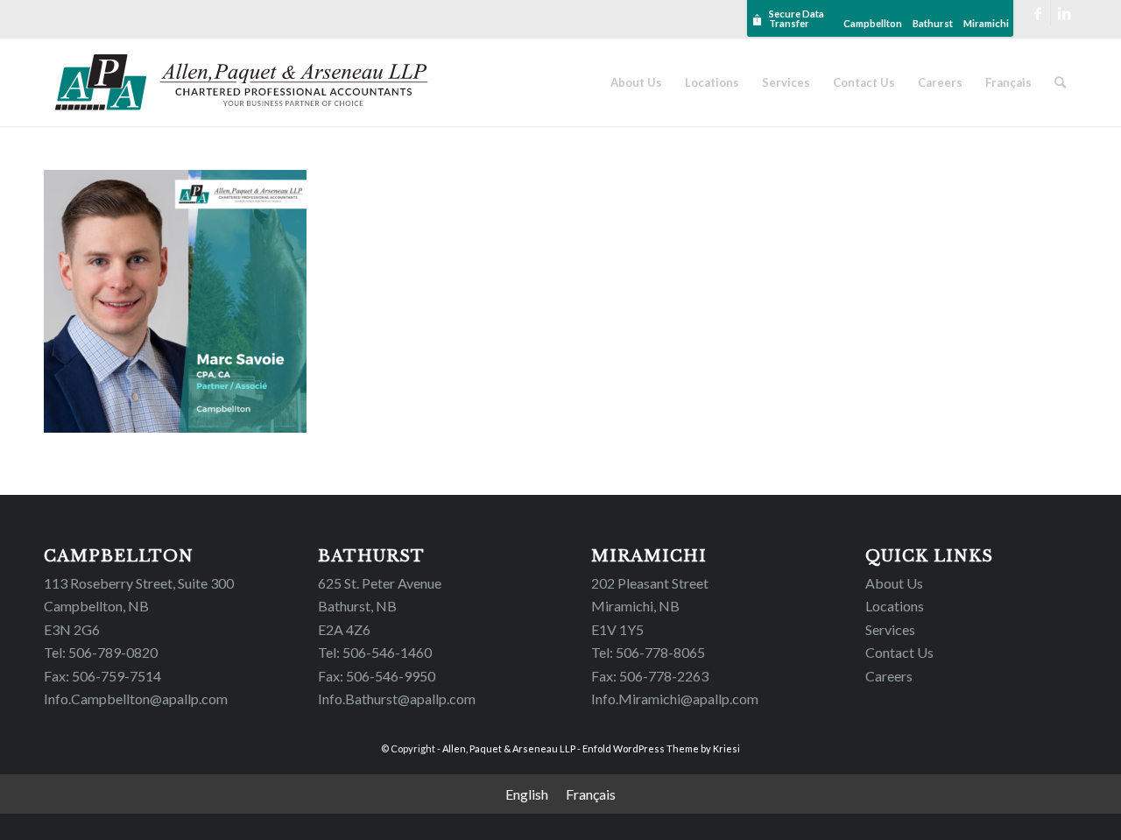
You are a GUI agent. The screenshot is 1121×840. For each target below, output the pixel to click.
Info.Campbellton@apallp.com (136, 698)
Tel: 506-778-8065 (648, 652)
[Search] (1060, 82)
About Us (894, 583)
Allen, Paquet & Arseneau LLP (508, 748)
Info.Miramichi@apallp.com (674, 698)
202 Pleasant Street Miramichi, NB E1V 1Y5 (650, 606)
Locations (894, 605)
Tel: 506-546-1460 (375, 652)
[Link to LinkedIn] (1064, 13)
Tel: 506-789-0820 (101, 652)
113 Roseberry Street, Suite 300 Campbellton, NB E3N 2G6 (139, 606)
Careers (889, 675)
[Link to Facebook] (1037, 13)
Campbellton (872, 23)
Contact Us (899, 652)
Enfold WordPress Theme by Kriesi (661, 748)
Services (890, 629)
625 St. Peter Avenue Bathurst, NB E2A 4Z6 (379, 606)
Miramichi (986, 23)
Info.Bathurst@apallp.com (397, 698)
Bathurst (933, 23)
